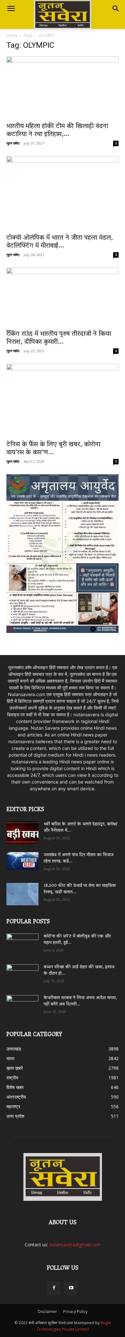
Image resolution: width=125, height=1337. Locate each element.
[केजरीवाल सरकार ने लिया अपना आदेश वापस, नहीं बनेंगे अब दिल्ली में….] (22, 1004)
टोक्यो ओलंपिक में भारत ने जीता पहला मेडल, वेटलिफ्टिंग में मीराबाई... (59, 242)
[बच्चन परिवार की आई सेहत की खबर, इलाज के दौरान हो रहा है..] (22, 973)
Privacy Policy (75, 1311)
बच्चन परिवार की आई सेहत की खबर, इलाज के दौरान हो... (79, 970)
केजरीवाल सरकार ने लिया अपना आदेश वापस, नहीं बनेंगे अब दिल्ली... (80, 1001)
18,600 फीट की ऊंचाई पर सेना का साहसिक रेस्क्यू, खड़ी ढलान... (80, 889)
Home (12, 35)
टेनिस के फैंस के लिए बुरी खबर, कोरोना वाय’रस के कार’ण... (53, 448)
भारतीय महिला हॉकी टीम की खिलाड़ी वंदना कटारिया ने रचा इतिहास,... (57, 130)
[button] (11, 8)
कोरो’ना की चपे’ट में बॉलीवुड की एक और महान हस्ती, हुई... (77, 939)
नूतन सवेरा (12, 143)
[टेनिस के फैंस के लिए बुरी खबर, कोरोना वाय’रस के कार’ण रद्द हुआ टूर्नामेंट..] (62, 400)
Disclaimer (47, 1311)
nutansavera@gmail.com (75, 1245)
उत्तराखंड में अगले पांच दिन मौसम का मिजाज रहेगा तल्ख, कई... (78, 858)
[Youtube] (71, 1288)
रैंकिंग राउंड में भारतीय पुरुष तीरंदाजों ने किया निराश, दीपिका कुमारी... (58, 338)
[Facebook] (53, 1288)
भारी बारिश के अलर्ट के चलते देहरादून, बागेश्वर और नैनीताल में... (80, 827)
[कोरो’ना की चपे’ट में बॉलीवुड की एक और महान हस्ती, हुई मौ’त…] (22, 942)
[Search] (116, 8)
